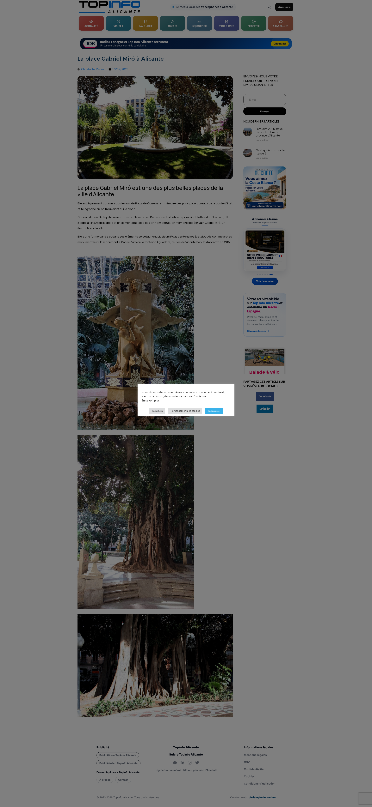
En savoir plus (150, 400)
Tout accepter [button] (214, 411)
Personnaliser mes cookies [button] (185, 410)
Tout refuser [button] (157, 411)
